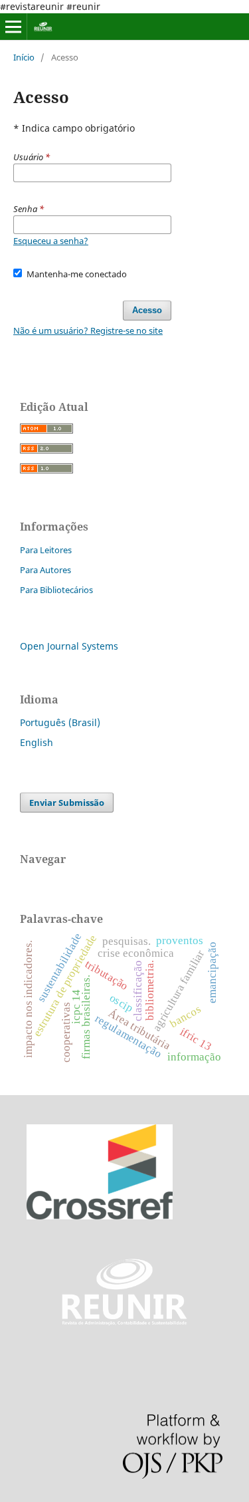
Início (24, 57)
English (36, 742)
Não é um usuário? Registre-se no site (88, 330)
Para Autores (45, 570)
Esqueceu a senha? (50, 241)
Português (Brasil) (60, 722)
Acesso (147, 310)
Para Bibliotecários (56, 590)
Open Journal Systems (69, 646)
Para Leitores (46, 550)
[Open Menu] (13, 26)
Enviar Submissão (66, 803)
